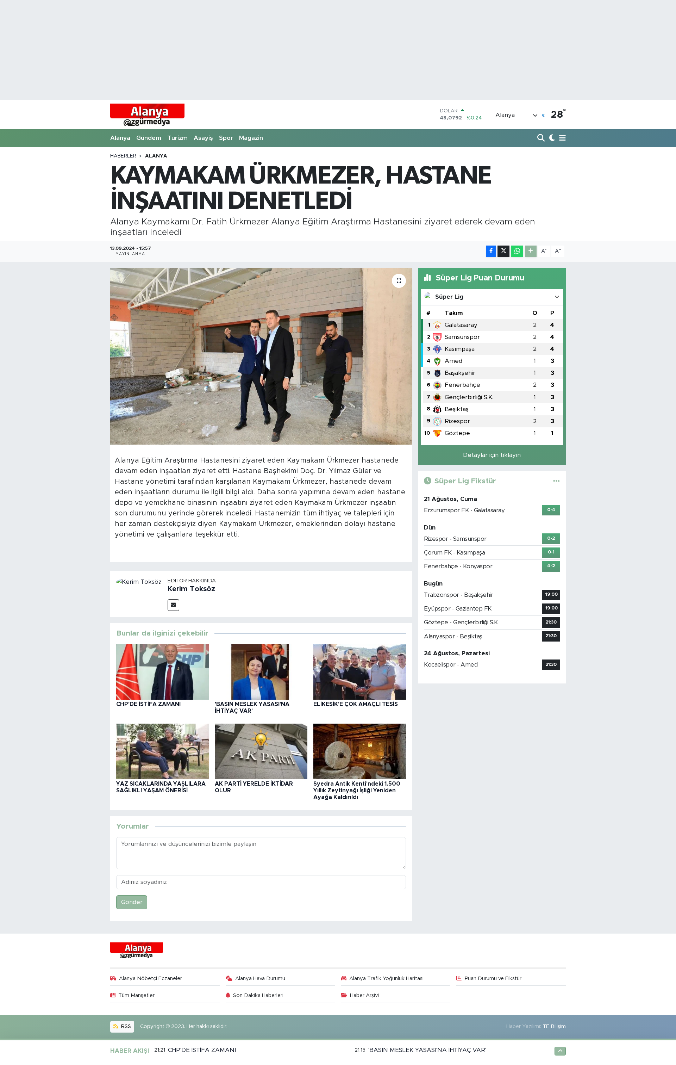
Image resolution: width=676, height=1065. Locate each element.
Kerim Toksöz (191, 589)
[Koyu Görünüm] (551, 138)
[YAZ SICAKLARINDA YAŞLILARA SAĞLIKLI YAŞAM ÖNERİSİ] (162, 751)
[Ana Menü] (561, 138)
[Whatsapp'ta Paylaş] (517, 251)
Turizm (177, 138)
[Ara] (541, 138)
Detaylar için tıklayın (492, 455)
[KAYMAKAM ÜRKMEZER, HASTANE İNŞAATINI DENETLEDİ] (261, 356)
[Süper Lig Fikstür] (556, 481)
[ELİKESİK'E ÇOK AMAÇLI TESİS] (359, 671)
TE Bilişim (554, 1026)
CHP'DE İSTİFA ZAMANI (148, 704)
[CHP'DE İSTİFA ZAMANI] (162, 671)
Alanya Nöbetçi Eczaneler (150, 978)
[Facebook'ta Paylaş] (491, 251)
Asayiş (203, 138)
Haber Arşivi (364, 995)
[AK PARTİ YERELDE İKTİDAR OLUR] (261, 751)
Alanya (120, 138)
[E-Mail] (173, 605)
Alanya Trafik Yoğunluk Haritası (386, 978)
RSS (125, 1026)
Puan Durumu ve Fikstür (493, 978)
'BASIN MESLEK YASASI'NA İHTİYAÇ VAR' (427, 1050)
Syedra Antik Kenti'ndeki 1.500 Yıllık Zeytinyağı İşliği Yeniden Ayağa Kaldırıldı (356, 790)
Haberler (123, 156)
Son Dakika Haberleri (258, 995)
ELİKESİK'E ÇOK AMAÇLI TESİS (355, 704)
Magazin (251, 138)
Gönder (132, 902)
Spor (226, 138)
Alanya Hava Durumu (260, 978)
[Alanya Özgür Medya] (147, 114)
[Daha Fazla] (531, 251)
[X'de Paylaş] (503, 251)
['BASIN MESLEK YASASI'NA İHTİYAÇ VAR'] (261, 671)
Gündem (148, 138)
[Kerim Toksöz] (139, 581)
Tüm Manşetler (136, 995)
